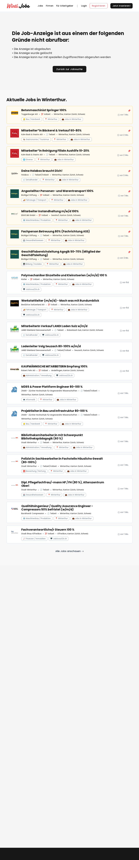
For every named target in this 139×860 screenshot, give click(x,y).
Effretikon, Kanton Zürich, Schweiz (73, 533)
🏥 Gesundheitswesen (33, 240)
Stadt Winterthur (29, 442)
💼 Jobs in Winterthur (71, 119)
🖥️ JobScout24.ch (31, 289)
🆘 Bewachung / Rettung (34, 471)
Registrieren (98, 5)
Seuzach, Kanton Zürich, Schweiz (89, 350)
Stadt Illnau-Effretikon (31, 533)
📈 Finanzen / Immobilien (34, 538)
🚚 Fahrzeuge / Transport (34, 200)
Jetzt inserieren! (122, 5)
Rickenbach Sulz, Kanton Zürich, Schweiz (85, 330)
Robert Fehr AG (28, 370)
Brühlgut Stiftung (29, 195)
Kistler (24, 279)
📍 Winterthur (51, 119)
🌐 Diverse (28, 159)
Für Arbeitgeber (64, 5)
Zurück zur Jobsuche (69, 69)
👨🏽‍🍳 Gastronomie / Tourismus (36, 139)
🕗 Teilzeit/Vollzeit (40, 175)
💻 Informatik (29, 399)
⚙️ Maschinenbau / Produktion (37, 220)
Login (84, 5)
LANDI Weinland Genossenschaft (36, 330)
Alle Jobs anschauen (68, 551)
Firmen (49, 5)
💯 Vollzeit (45, 114)
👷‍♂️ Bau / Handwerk (31, 119)
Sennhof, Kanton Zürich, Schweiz (66, 215)
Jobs (40, 5)
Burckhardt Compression (32, 513)
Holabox (25, 175)
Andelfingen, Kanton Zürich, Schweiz (67, 370)
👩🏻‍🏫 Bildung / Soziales (32, 264)
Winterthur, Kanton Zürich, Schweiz (69, 114)
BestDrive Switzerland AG (33, 304)
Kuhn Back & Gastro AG (32, 134)
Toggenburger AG (29, 114)
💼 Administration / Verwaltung (37, 375)
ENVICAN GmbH (28, 215)
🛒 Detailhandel (30, 179)
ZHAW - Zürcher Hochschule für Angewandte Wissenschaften (49, 390)
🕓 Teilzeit (50, 134)
